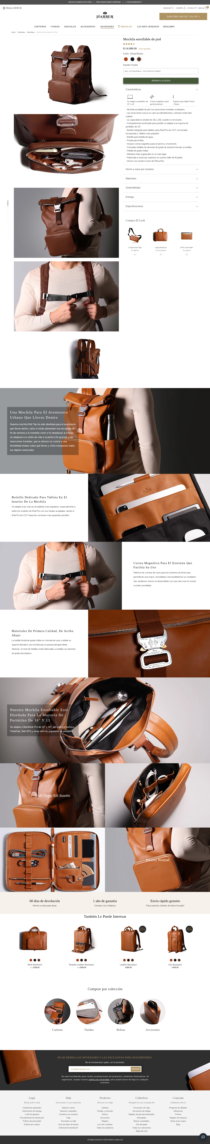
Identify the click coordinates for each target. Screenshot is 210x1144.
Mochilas (70, 26)
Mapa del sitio (141, 1131)
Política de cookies (32, 1124)
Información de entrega (31, 1111)
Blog (178, 1124)
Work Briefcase (35, 964)
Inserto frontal (130, 65)
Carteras (40, 26)
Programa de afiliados (178, 1108)
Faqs (68, 1118)
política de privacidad (99, 1080)
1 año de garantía (32, 1114)
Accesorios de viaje (141, 1108)
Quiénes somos (68, 1108)
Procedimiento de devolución (32, 1118)
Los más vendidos (148, 26)
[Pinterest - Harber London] (195, 1139)
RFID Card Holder (186, 247)
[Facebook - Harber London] (186, 1139)
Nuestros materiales (68, 1111)
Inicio (13, 32)
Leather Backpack (128, 964)
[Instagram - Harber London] (191, 1139)
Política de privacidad (32, 1121)
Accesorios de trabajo (142, 1111)
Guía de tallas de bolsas (68, 1124)
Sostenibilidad (133, 187)
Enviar (136, 1069)
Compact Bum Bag (134, 247)
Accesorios (88, 26)
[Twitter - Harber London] (181, 1139)
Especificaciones (134, 206)
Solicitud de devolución (68, 1128)
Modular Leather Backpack (81, 964)
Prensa (178, 1114)
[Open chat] (203, 1137)
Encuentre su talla (68, 1121)
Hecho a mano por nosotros (140, 169)
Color (133, 53)
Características (133, 89)
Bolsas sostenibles (141, 1121)
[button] (129, 44)
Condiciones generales (32, 1108)
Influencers (178, 1111)
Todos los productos (105, 1128)
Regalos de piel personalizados (141, 1114)
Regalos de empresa (178, 1118)
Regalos (126, 26)
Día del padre (141, 1124)
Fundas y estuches (105, 1111)
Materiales (131, 178)
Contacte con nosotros (68, 1114)
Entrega (130, 197)
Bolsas (105, 1114)
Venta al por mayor (178, 1121)
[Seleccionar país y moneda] (4, 8)
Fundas (55, 26)
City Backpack (175, 964)
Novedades (107, 26)
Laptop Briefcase (161, 247)
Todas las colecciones (141, 1128)
